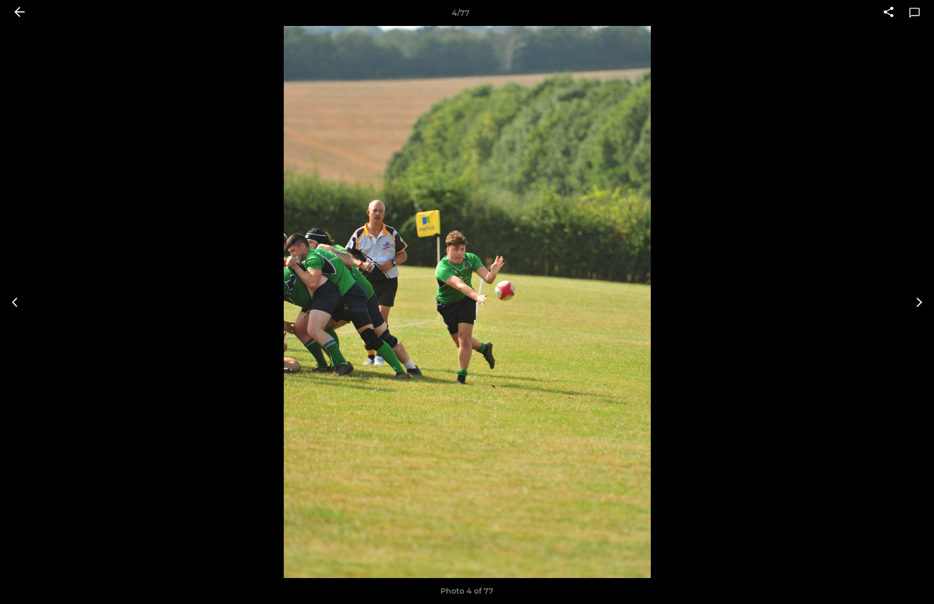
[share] (888, 13)
